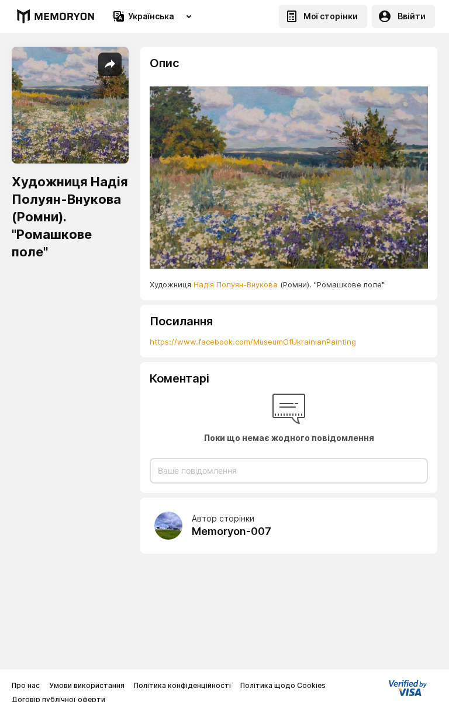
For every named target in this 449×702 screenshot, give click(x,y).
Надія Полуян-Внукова (236, 284)
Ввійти (412, 16)
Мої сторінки (330, 16)
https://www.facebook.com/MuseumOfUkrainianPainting (253, 341)
